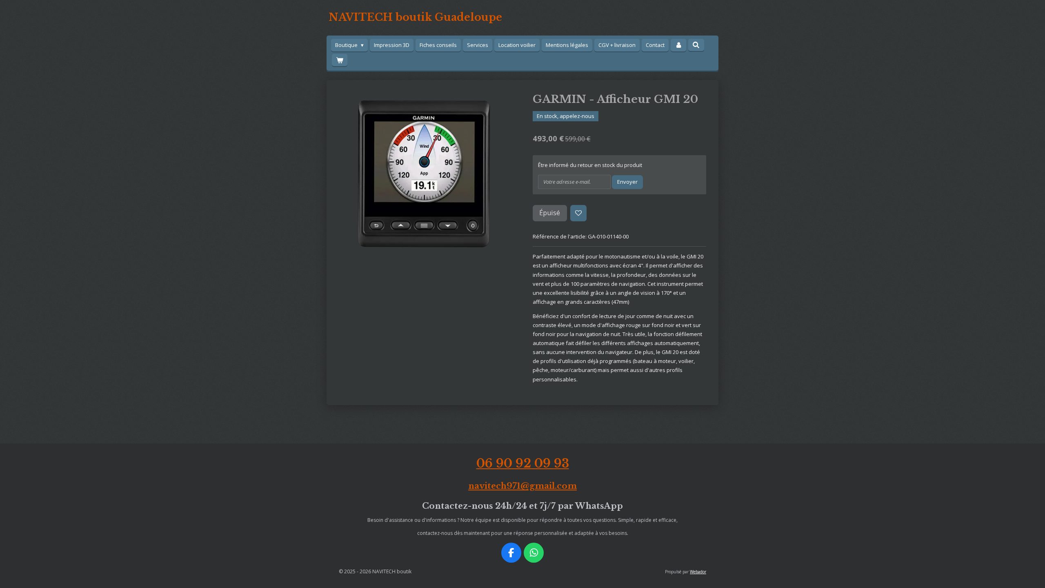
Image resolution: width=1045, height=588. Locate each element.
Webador (698, 572)
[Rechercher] (696, 45)
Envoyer (627, 181)
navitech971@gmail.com (522, 486)
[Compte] (678, 45)
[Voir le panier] (339, 60)
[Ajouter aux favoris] (578, 213)
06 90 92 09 (522, 463)
